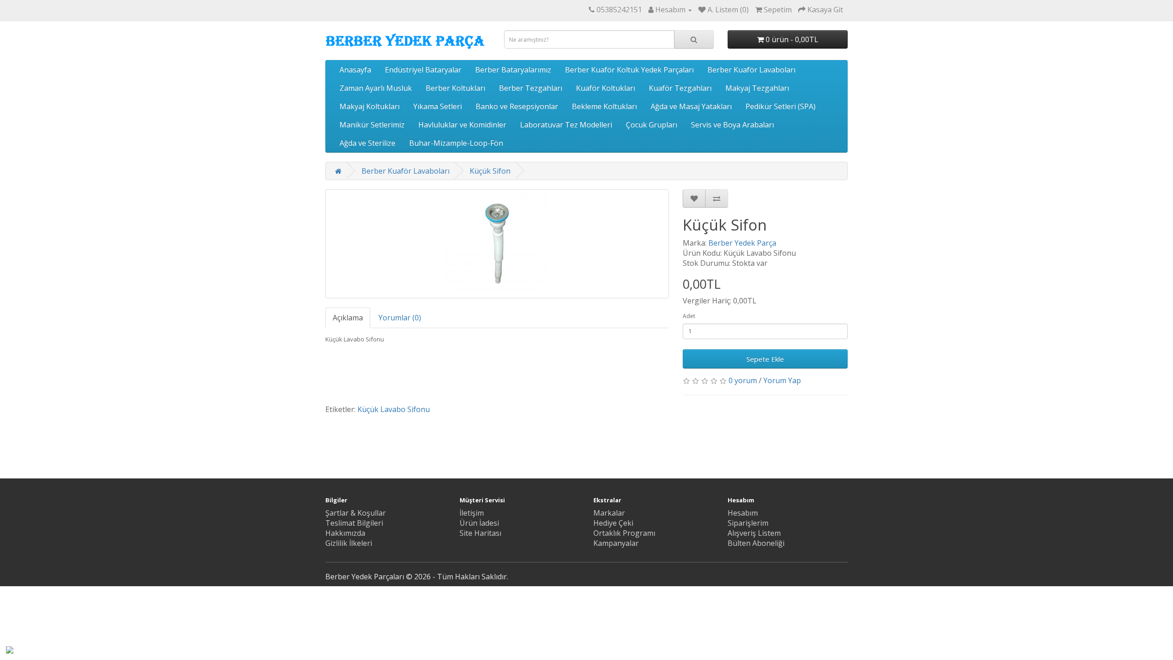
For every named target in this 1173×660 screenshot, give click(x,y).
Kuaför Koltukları (605, 88)
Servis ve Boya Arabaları (732, 125)
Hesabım (743, 513)
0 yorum (743, 380)
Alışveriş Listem (754, 533)
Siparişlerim (748, 523)
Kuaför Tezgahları (680, 88)
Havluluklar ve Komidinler (462, 125)
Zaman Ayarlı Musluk (376, 88)
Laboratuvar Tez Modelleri (566, 125)
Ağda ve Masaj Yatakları (691, 106)
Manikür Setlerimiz (372, 125)
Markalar (609, 513)
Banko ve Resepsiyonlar (517, 106)
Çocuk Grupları (651, 125)
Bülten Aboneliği (756, 543)
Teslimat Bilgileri (354, 523)
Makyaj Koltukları (370, 106)
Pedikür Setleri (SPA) (780, 106)
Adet (689, 316)
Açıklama (348, 318)
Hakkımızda (345, 533)
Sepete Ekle (765, 358)
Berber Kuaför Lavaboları (751, 70)
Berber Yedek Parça (742, 243)
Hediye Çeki (613, 523)
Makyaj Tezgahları (757, 88)
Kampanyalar (616, 543)
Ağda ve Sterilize (367, 143)
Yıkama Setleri (437, 106)
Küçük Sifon (490, 171)
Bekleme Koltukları (604, 106)
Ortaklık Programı (624, 533)
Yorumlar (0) (399, 318)
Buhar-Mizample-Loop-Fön (456, 143)
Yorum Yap (782, 380)
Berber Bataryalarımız (513, 70)
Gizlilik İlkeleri (348, 543)
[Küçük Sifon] (497, 243)
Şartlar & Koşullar (355, 513)
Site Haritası (480, 533)
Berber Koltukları (455, 88)
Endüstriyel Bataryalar (423, 70)
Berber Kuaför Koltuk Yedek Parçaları (629, 70)
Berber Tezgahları (530, 88)
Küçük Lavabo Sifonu (393, 409)
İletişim (472, 513)
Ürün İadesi (479, 523)
